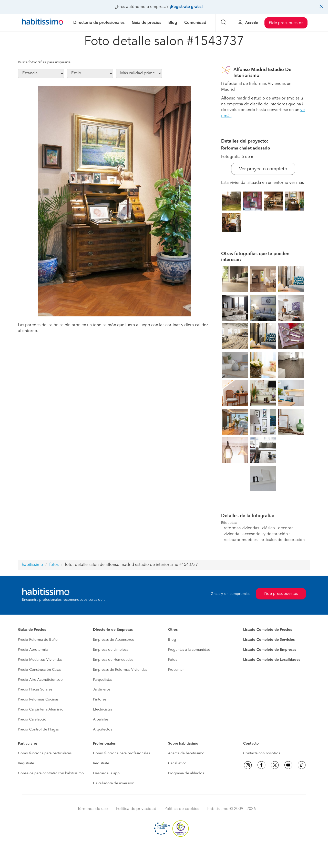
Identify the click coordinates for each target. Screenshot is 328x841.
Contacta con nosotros (261, 753)
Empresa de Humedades (113, 660)
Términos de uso (92, 809)
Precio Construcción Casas (39, 670)
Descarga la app (106, 773)
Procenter (176, 670)
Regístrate (26, 763)
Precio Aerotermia (33, 650)
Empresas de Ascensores (113, 640)
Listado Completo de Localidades (271, 660)
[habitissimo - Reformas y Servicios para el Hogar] (42, 23)
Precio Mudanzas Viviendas (40, 660)
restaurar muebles (241, 540)
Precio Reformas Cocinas (38, 699)
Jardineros (101, 689)
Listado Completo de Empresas (269, 650)
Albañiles (100, 719)
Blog (172, 640)
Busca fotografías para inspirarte (44, 62)
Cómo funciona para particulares (44, 753)
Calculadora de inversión (113, 783)
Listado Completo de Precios (267, 630)
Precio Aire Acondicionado (40, 680)
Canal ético (177, 763)
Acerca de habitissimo (186, 753)
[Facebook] (261, 765)
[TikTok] (301, 765)
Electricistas (102, 709)
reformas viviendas (241, 528)
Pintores (99, 699)
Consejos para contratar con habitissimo (51, 773)
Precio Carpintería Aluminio (41, 709)
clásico (268, 528)
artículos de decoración (283, 540)
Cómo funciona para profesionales (121, 753)
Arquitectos (102, 729)
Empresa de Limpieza (110, 650)
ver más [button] (296, 183)
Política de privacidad (136, 809)
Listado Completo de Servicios (269, 640)
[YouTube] (288, 765)
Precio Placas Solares (35, 689)
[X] (274, 765)
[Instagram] (247, 765)
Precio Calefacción (33, 719)
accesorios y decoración (265, 534)
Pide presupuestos (286, 23)
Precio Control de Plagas (38, 729)
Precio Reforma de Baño (38, 640)
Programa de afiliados (186, 773)
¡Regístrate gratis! (186, 7)
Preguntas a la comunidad (189, 650)
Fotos (172, 660)
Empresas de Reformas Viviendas (120, 670)
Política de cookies (182, 809)
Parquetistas (102, 680)
